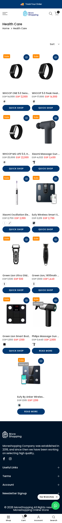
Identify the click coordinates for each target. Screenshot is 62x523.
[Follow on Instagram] (10, 459)
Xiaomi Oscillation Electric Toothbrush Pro (27, 214)
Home (5, 28)
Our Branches (47, 496)
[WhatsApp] (55, 505)
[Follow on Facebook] (3, 459)
